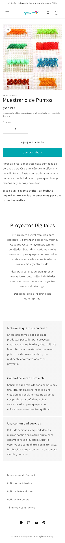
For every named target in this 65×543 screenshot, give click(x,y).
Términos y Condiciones (21, 507)
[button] (7, 13)
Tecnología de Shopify (42, 536)
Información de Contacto (22, 475)
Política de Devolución (20, 491)
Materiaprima (25, 536)
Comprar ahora (32, 152)
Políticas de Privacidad (20, 483)
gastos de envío (31, 113)
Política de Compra (18, 499)
